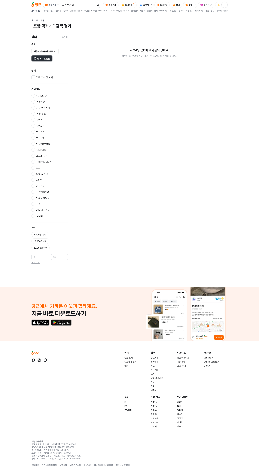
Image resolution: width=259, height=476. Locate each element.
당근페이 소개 (130, 361)
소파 (207, 11)
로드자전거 (163, 11)
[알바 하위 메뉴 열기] (195, 5)
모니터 (87, 11)
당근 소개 (128, 357)
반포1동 (154, 422)
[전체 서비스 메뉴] (225, 5)
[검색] (98, 5)
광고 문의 (181, 365)
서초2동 (154, 406)
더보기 (154, 426)
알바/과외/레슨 (157, 378)
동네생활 (154, 370)
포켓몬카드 (102, 11)
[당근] (36, 5)
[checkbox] (49, 77)
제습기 (181, 11)
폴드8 (65, 11)
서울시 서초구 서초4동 (43, 51)
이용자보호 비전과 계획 (103, 465)
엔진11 (226, 11)
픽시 (52, 11)
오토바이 (189, 11)
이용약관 (35, 465)
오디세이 (173, 11)
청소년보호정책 (123, 465)
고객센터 (128, 410)
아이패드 (134, 11)
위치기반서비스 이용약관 (80, 465)
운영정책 (63, 465)
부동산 (153, 382)
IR (125, 402)
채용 (126, 365)
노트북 (94, 11)
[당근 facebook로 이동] (33, 360)
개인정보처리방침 (49, 465)
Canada (207, 357)
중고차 (153, 365)
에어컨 (150, 11)
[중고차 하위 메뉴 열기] (151, 5)
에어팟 (80, 11)
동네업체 (154, 361)
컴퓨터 (59, 11)
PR (125, 406)
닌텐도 (112, 11)
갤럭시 (119, 11)
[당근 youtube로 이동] (45, 360)
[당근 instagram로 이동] (39, 360)
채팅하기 (155, 390)
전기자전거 (199, 11)
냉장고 (73, 11)
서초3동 (154, 410)
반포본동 (155, 418)
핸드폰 (127, 11)
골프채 (219, 11)
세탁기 (143, 11)
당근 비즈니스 (183, 357)
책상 (213, 11)
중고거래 (154, 357)
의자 (156, 11)
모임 (152, 374)
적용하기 (35, 262)
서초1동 (154, 402)
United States (210, 361)
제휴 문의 (181, 361)
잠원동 (154, 414)
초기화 (65, 36)
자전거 (46, 11)
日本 (206, 365)
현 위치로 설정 (43, 58)
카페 (152, 386)
